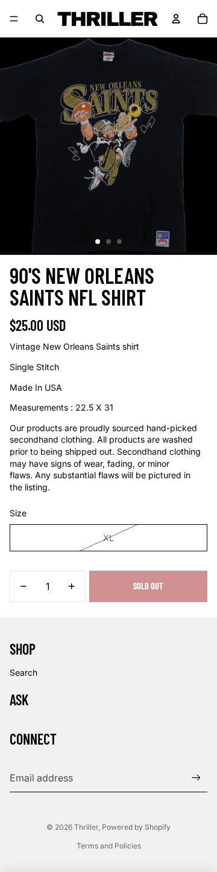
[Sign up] (196, 777)
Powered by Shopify (136, 827)
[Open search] (40, 18)
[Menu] (14, 19)
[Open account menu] (176, 18)
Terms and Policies (109, 845)
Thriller (86, 827)
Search (23, 672)
